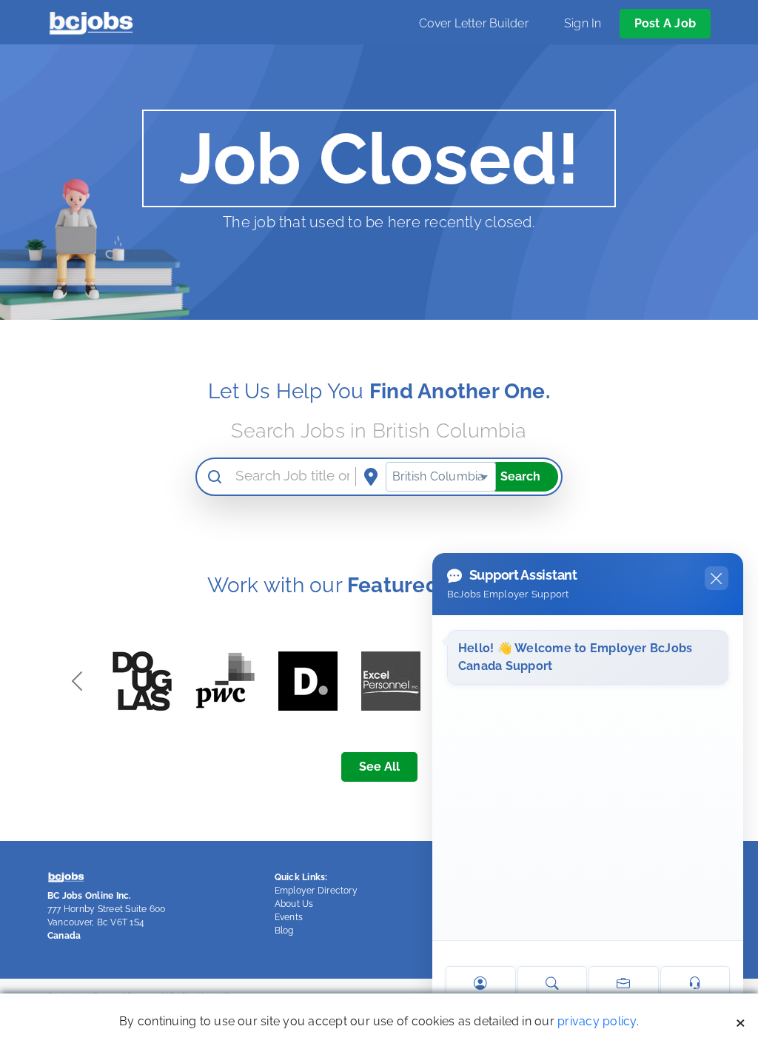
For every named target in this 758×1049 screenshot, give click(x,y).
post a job (665, 23)
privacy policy (596, 1021)
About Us (294, 904)
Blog (284, 930)
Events (289, 917)
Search (520, 476)
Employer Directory (316, 890)
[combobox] (441, 477)
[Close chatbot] (716, 578)
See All (379, 767)
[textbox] (440, 476)
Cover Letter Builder (474, 23)
